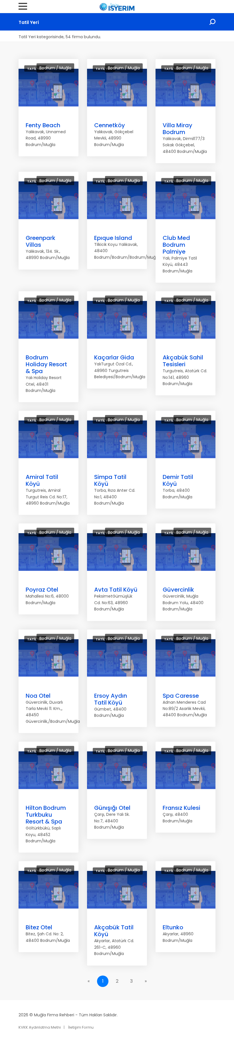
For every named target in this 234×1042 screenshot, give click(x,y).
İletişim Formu (81, 1027)
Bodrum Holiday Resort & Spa (46, 364)
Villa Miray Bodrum (177, 128)
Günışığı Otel (112, 808)
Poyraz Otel (42, 590)
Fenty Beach (43, 125)
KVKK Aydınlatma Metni (40, 1027)
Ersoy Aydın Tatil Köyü (110, 699)
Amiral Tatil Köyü (42, 480)
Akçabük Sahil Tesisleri (183, 360)
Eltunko (173, 927)
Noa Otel (38, 696)
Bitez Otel (39, 927)
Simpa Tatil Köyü (110, 480)
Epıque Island (113, 238)
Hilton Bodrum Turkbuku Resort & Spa (46, 814)
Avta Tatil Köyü (116, 590)
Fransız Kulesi (181, 808)
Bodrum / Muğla (55, 68)
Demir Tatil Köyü (178, 480)
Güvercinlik (178, 590)
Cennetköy (109, 125)
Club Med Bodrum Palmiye (176, 245)
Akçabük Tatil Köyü (114, 930)
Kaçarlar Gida (114, 357)
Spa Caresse (181, 696)
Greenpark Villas (40, 241)
